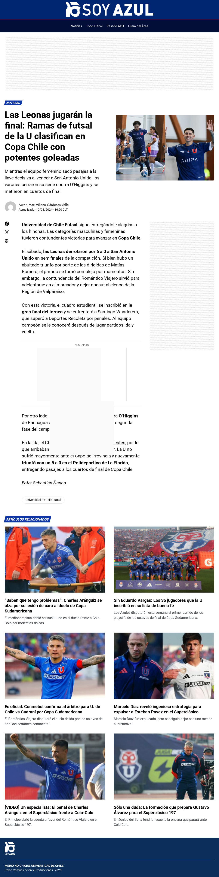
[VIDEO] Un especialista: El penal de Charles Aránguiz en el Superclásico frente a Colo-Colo (49, 810)
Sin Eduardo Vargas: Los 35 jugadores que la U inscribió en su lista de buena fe (158, 603)
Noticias (13, 103)
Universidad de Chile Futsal (49, 224)
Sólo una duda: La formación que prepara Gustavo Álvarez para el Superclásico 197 (161, 810)
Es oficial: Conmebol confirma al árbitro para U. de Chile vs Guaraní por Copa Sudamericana (52, 709)
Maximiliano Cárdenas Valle (49, 204)
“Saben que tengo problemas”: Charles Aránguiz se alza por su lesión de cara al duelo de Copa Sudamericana (53, 606)
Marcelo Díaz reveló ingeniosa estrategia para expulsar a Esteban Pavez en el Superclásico (157, 709)
